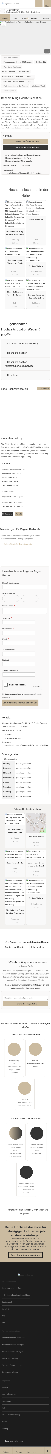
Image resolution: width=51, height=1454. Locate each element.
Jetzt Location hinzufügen (25, 1255)
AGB (3, 1408)
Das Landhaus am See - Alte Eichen (36, 296)
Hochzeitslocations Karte (12, 1288)
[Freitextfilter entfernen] (39, 4)
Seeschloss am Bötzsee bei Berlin (15, 261)
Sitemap (5, 1429)
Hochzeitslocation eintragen (13, 1345)
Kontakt (19, 514)
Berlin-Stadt (12, 478)
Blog (3, 1316)
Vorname (6, 618)
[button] (25, 38)
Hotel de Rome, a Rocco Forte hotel (15, 293)
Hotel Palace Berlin (15, 863)
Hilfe (3, 1323)
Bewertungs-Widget (10, 1372)
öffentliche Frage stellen (26, 1004)
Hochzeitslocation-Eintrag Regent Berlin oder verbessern (15, 1150)
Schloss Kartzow (36, 836)
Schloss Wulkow (36, 266)
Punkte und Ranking (10, 1358)
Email (5, 639)
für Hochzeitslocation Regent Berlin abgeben (14, 1066)
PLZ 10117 (17, 474)
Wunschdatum (8, 593)
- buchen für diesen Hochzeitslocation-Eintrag (26, 1187)
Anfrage (46, 18)
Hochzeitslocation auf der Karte (18, 158)
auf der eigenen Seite (36, 1148)
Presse (4, 1422)
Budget (5, 660)
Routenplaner (44, 388)
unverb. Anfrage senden (27, 141)
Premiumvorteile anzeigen (12, 1351)
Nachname (7, 629)
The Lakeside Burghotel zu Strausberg (15, 233)
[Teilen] (41, 1450)
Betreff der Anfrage (10, 583)
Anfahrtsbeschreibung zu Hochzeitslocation (23, 155)
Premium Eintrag (45, 192)
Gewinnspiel (7, 1302)
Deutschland (12, 485)
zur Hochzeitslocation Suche (3, 11)
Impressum (6, 1401)
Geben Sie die (17, 544)
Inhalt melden (37, 947)
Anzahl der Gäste (10, 670)
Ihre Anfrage (8, 606)
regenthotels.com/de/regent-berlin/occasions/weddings (23, 173)
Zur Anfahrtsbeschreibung (14, 738)
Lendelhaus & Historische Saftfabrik (36, 864)
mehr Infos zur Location (27, 147)
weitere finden (35, 1063)
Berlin (16, 481)
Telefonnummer (9, 650)
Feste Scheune (36, 219)
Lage (15, 18)
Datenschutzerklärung (14, 694)
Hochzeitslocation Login (14, 1441)
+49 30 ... (14, 165)
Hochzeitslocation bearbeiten (14, 1338)
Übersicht (5, 18)
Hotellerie (12, 375)
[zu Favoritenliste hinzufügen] (3, 24)
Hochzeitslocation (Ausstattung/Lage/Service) (19, 364)
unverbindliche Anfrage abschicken (20, 702)
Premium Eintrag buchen (12, 1365)
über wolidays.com (9, 1394)
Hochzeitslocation (17, 352)
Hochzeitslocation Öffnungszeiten (19, 161)
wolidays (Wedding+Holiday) (23, 343)
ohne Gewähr (18, 947)
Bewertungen (36, 18)
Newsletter (6, 1309)
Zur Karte (8, 734)
